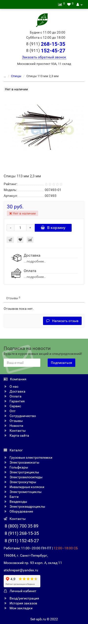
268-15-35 (45, 44)
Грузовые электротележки (30, 457)
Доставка (17, 391)
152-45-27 (45, 51)
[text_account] (79, 4)
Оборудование (21, 511)
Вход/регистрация (24, 598)
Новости (16, 426)
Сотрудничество (22, 416)
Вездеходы (18, 502)
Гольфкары (18, 467)
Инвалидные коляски (26, 487)
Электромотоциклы (25, 492)
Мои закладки (21, 608)
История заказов (23, 603)
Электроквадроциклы (27, 506)
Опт (12, 411)
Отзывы (13, 298)
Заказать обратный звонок (44, 57)
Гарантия (17, 401)
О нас (13, 386)
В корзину (56, 227)
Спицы (16, 76)
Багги (14, 497)
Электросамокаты (24, 462)
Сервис (15, 406)
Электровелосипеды (26, 477)
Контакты (17, 430)
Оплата (15, 396)
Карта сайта (19, 435)
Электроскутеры (22, 482)
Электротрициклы (24, 472)
